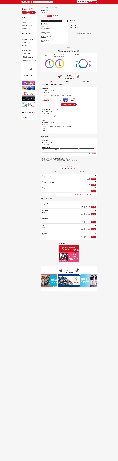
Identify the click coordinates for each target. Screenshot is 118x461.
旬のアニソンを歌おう (26, 31)
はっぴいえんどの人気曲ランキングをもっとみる (85, 194)
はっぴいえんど (52, 7)
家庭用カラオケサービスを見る (89, 153)
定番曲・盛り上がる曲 (26, 33)
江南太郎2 (73, 98)
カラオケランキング (26, 20)
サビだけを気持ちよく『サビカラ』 (29, 60)
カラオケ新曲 (25, 22)
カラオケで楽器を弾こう (27, 53)
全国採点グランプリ (26, 42)
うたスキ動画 (25, 47)
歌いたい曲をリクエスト (27, 50)
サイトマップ (25, 117)
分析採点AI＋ (24, 45)
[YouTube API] (51, 161)
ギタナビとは (46, 130)
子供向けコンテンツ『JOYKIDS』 (28, 63)
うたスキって (32, 8)
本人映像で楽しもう (26, 28)
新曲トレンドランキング (27, 25)
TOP (41, 7)
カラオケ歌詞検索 (45, 7)
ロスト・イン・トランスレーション (82, 29)
